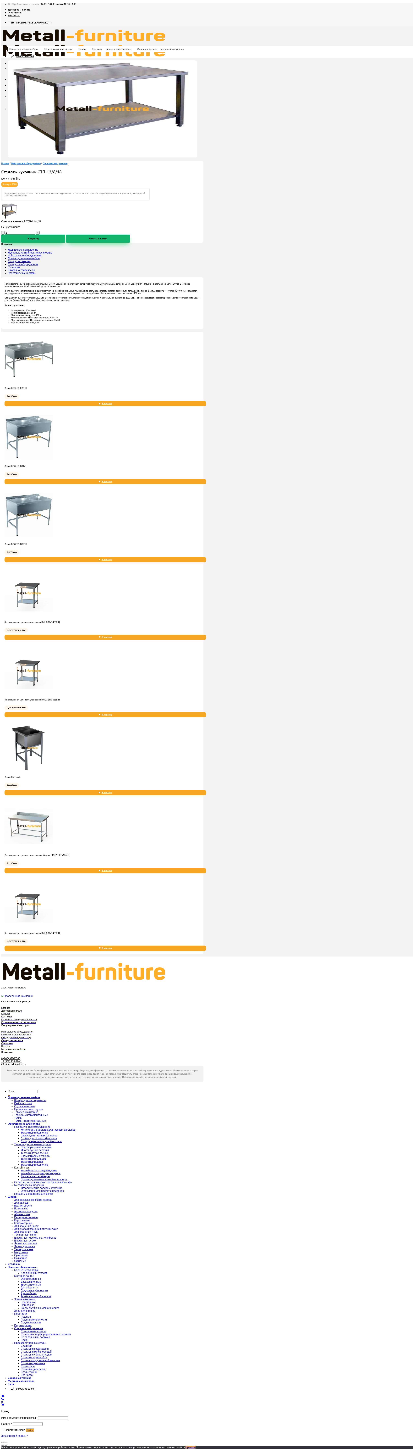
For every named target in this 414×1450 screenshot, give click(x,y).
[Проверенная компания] (17, 996)
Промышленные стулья (28, 1109)
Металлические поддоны (29, 1185)
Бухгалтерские (23, 1205)
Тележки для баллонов (34, 1132)
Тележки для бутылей (34, 1158)
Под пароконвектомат (34, 1319)
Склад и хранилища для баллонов (41, 1141)
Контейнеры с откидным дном (39, 1170)
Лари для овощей (24, 1310)
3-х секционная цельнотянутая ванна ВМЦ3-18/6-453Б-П (32, 933)
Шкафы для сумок (25, 1240)
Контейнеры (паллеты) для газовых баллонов (48, 1129)
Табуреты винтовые (26, 1112)
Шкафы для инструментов (30, 1100)
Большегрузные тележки (35, 1156)
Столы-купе (28, 1366)
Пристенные (28, 1302)
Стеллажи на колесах (33, 1331)
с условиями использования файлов (153, 1447)
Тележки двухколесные (35, 1153)
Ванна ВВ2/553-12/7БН (16, 544)
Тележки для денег (32, 1161)
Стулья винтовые (24, 1106)
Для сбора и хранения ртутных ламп (36, 1229)
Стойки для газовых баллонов (39, 1138)
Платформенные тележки (36, 1147)
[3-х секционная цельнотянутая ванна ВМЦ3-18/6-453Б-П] (29, 927)
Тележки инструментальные (31, 1115)
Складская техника (147, 49)
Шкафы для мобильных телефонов (35, 1237)
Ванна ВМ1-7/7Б (13, 777)
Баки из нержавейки (26, 1270)
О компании (15, 12)
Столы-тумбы (29, 1372)
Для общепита (29, 1287)
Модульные (21, 1252)
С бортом (26, 1345)
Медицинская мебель (172, 49)
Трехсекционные (31, 1284)
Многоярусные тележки (35, 1150)
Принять (190, 1447)
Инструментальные (26, 1217)
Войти (30, 1430)
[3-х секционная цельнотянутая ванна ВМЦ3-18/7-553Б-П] (29, 694)
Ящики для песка (24, 1246)
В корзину (33, 238)
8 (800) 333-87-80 (25, 56)
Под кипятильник (31, 1322)
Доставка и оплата (19, 9)
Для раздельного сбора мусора (33, 1199)
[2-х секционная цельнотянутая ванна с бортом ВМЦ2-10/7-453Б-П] (29, 849)
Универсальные (23, 1249)
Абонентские (22, 1214)
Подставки (20, 1313)
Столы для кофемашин (35, 1348)
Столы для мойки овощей (36, 1351)
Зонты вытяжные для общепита (40, 1308)
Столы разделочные (33, 1363)
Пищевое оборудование (118, 49)
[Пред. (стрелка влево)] (2, 1445)
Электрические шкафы (21, 273)
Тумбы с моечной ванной (36, 1296)
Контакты (14, 15)
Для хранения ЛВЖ (26, 1231)
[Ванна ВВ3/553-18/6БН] (29, 382)
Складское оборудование (23, 264)
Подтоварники (23, 1325)
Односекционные (31, 1278)
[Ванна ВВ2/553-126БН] (29, 460)
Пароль (6, 1423)
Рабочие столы (23, 1103)
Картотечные (22, 1220)
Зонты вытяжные (24, 1299)
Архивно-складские (26, 1211)
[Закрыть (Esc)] (2, 1442)
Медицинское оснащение (23, 249)
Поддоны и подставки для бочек (33, 1193)
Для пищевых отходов (34, 1273)
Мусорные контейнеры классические (30, 252)
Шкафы (82, 49)
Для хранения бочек (26, 1226)
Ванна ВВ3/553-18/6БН (16, 388)
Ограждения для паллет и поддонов (42, 1191)
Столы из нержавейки (34, 1357)
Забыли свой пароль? (14, 1435)
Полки (24, 1340)
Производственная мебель (23, 49)
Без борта (27, 1375)
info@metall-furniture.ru (13, 1064)
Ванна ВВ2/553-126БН (15, 466)
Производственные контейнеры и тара (44, 1179)
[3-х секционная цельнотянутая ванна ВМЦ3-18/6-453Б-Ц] (29, 616)
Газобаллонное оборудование (32, 1126)
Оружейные (21, 1255)
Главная (5, 164)
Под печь (26, 1316)
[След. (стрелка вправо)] (6, 1445)
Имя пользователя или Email (19, 1417)
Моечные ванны (24, 1276)
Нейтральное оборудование (26, 164)
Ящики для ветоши (25, 1243)
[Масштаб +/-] (6, 1442)
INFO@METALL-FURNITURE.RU (32, 23)
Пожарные (20, 1258)
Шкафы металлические (22, 270)
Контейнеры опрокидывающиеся (40, 1173)
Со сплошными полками (35, 1337)
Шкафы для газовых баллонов (39, 1135)
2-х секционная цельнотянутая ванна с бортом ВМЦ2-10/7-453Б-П (37, 855)
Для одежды (21, 1202)
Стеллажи (97, 49)
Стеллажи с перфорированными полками (46, 1334)
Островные (27, 1305)
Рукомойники (29, 1293)
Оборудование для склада (58, 49)
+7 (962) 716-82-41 (11, 1061)
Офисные (20, 1261)
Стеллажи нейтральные (55, 164)
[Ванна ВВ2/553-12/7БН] (29, 538)
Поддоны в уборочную (34, 1290)
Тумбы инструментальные (30, 1120)
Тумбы (18, 1118)
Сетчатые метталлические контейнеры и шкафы (43, 1182)
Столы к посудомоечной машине (40, 1360)
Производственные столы (30, 1343)
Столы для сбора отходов (36, 1354)
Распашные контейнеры (35, 1176)
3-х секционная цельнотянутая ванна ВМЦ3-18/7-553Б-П (32, 700)
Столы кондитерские (33, 1369)
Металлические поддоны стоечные (41, 1188)
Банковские (21, 1208)
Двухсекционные (31, 1281)
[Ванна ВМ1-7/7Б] (29, 771)
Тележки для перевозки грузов (32, 1144)
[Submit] (9, 1095)
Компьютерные (23, 1223)
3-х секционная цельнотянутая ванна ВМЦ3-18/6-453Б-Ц (32, 622)
